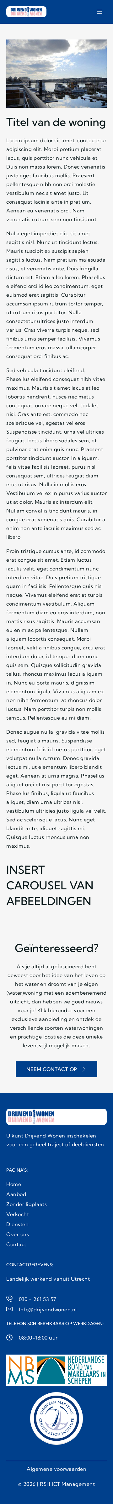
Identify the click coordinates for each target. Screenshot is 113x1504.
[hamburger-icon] (100, 11)
